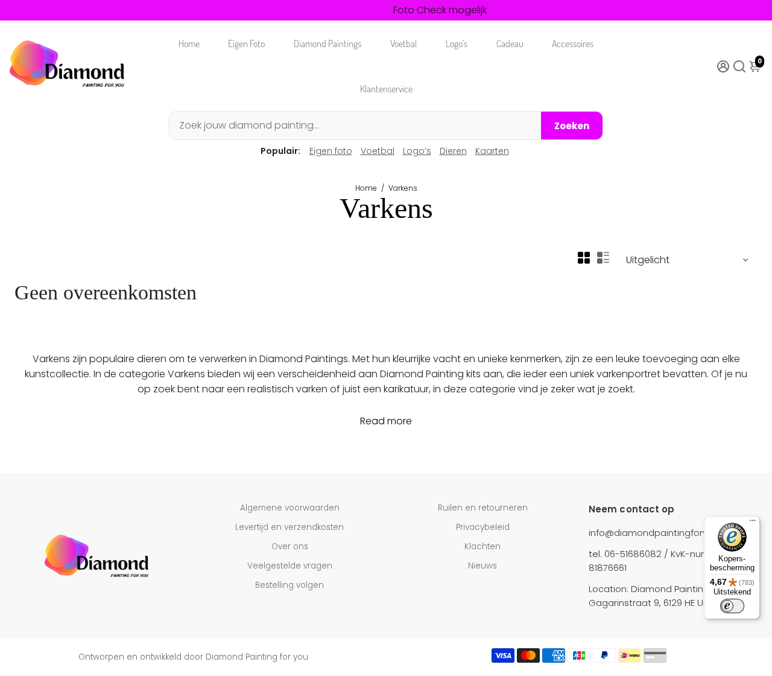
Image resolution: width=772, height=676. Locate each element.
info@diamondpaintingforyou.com (665, 532)
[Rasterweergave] (584, 258)
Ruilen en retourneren (483, 508)
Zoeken (571, 126)
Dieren (453, 151)
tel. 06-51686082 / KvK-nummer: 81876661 (659, 560)
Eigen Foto (246, 43)
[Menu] (752, 523)
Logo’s (456, 43)
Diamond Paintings (327, 43)
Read (372, 421)
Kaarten (492, 151)
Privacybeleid (483, 527)
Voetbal (403, 43)
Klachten (482, 546)
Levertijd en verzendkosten (289, 527)
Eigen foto (330, 151)
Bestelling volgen (289, 585)
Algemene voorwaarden (290, 508)
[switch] (732, 606)
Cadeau (510, 43)
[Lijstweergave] (603, 258)
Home (189, 43)
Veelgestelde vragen (289, 566)
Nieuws (482, 566)
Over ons (289, 546)
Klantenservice (386, 89)
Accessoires (572, 43)
